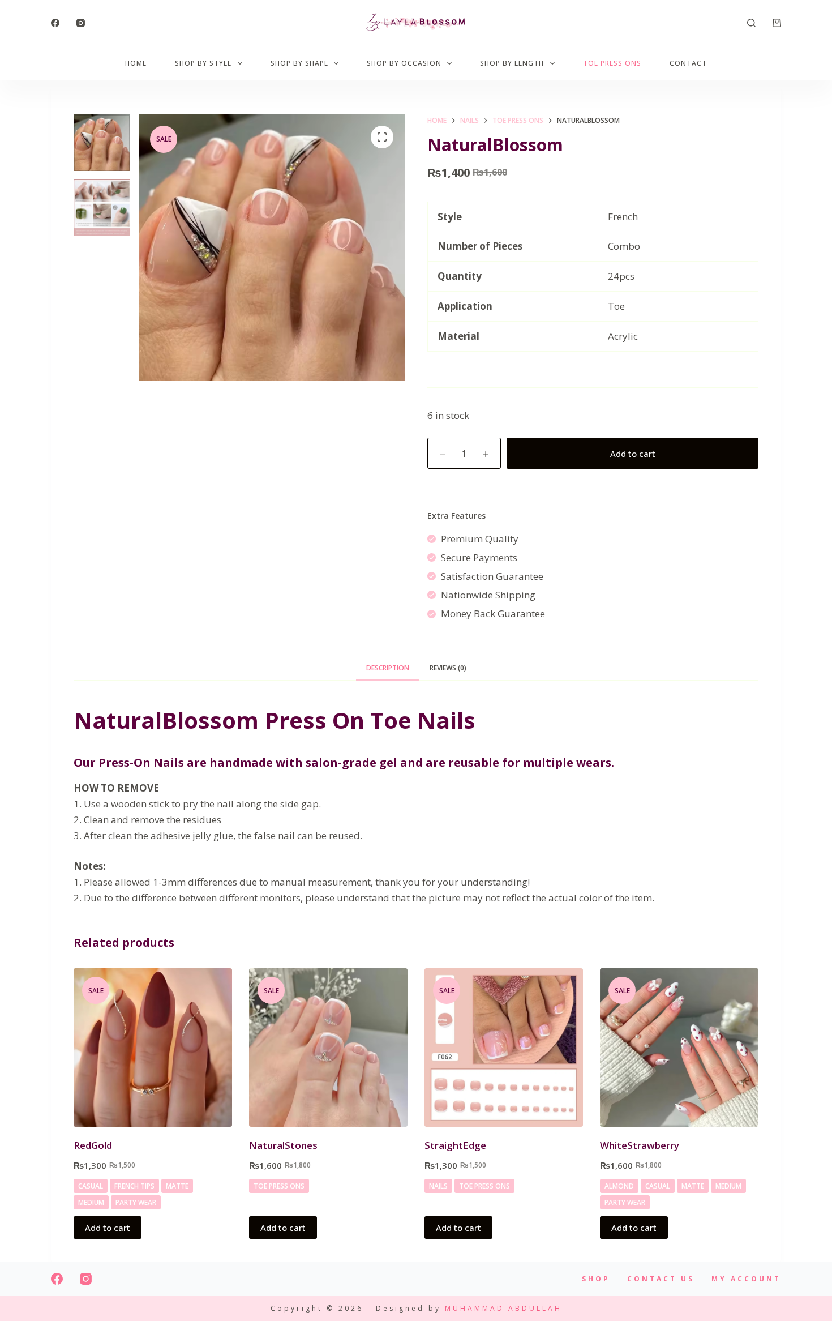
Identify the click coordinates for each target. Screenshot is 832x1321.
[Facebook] (55, 23)
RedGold (93, 1145)
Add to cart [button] (107, 1227)
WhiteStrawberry (639, 1145)
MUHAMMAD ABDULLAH (503, 1308)
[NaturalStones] (328, 1047)
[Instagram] (80, 23)
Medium (91, 1202)
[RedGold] (153, 1047)
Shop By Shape (299, 63)
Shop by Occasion (404, 63)
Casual (90, 1186)
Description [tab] (387, 668)
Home (136, 63)
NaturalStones (283, 1145)
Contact (688, 63)
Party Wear (135, 1202)
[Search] (751, 23)
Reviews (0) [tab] (448, 668)
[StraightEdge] (503, 1047)
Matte (177, 1186)
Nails (438, 1186)
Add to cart (632, 453)
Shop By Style (203, 63)
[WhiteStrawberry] (679, 1047)
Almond (619, 1186)
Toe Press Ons (612, 63)
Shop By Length (512, 63)
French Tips (134, 1186)
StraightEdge (455, 1145)
